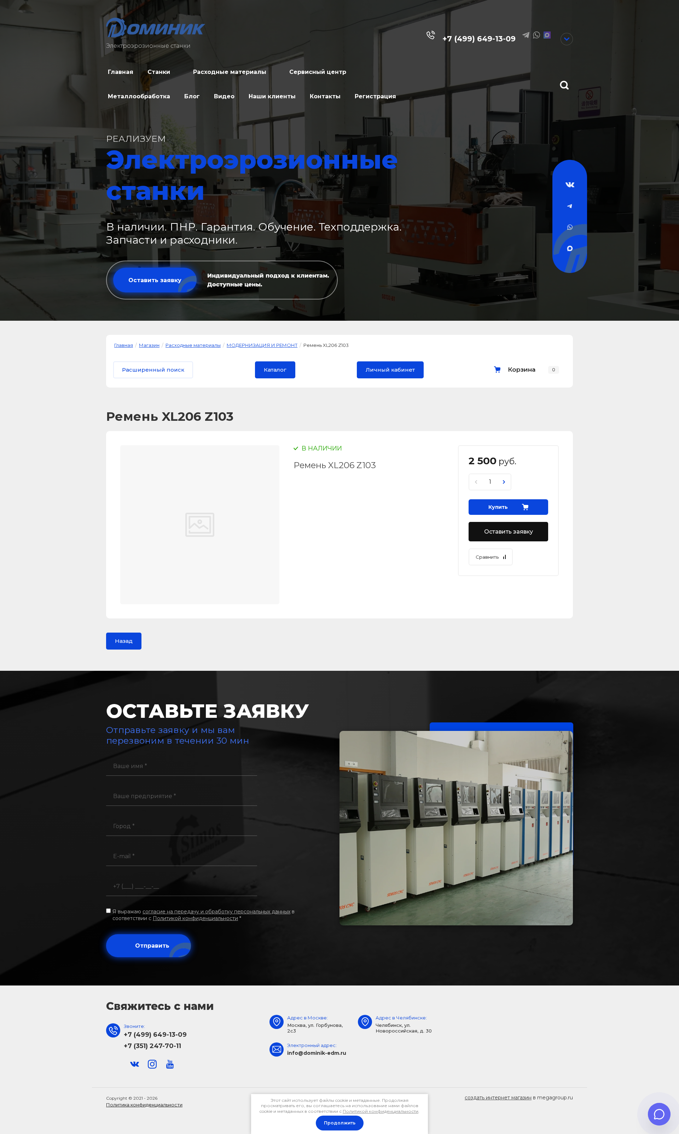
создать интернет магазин (498, 1097)
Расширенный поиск (153, 369)
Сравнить (487, 557)
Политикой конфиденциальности (195, 918)
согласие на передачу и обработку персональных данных (216, 911)
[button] (155, 280)
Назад (124, 641)
